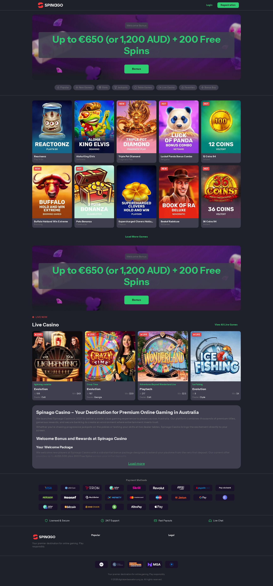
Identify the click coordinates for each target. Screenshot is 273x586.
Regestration (228, 5)
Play (54, 123)
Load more (136, 464)
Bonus (136, 69)
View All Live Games (226, 324)
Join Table (59, 356)
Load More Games (136, 236)
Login (209, 5)
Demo (54, 130)
